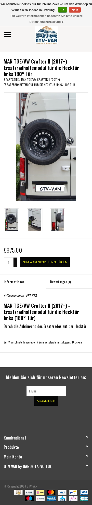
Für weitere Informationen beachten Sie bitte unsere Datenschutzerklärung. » (47, 19)
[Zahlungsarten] (17, 492)
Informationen (14, 281)
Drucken (77, 342)
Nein (75, 10)
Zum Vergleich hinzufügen (54, 342)
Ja (62, 10)
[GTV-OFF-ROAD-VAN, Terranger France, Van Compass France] (54, 34)
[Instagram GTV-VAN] (72, 416)
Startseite (11, 79)
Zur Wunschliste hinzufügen (20, 342)
